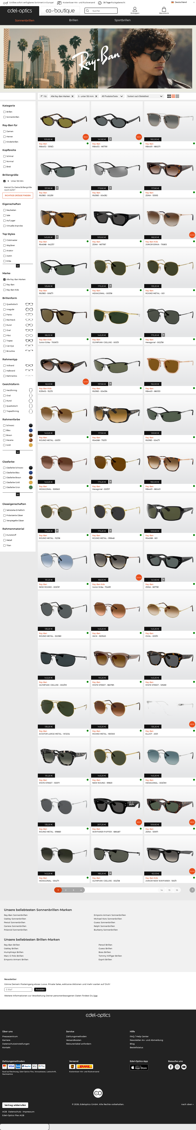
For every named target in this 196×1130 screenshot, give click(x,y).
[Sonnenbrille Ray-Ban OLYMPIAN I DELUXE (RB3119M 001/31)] (117, 315)
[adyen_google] (41, 1066)
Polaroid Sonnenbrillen (15, 930)
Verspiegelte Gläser (15, 520)
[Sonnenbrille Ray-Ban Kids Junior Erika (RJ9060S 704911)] (117, 560)
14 (162, 890)
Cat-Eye (10, 346)
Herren (9, 136)
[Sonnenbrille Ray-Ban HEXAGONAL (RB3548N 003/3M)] (170, 756)
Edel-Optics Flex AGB (13, 1115)
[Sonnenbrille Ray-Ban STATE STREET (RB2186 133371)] (64, 756)
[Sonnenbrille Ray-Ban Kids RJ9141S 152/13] (64, 364)
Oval (8, 330)
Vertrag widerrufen (15, 1105)
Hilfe (132, 1031)
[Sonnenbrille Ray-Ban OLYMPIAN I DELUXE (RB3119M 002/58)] (117, 854)
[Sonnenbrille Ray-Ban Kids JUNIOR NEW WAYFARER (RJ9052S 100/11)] (170, 854)
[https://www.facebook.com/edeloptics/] (170, 1067)
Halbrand (10, 371)
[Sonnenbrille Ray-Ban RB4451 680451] (170, 462)
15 (169, 890)
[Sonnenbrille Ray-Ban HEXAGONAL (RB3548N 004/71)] (64, 854)
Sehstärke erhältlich (15, 510)
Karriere (6, 1040)
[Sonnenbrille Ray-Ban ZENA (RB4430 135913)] (170, 168)
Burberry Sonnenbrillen (106, 930)
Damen (9, 131)
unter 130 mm (16, 181)
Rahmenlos (11, 376)
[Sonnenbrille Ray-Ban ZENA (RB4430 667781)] (170, 560)
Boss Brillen (105, 952)
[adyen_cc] (4, 1066)
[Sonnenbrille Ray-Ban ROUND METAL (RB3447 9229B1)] (64, 609)
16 (177, 890)
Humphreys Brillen (13, 952)
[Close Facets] (18, 96)
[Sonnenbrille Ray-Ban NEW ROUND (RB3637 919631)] (117, 756)
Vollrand (10, 365)
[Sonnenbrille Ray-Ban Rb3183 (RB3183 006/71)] (64, 266)
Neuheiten (11, 210)
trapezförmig (12, 411)
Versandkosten (73, 1040)
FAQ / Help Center (139, 1036)
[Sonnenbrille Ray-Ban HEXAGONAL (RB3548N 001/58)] (117, 266)
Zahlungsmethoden (76, 1036)
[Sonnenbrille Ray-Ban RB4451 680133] (170, 364)
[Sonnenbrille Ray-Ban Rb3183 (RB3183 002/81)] (64, 168)
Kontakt (6, 1047)
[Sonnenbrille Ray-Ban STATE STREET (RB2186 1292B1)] (170, 658)
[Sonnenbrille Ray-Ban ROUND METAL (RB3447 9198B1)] (64, 805)
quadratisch (12, 406)
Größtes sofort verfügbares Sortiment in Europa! (31, 2)
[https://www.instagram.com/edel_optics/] (177, 1067)
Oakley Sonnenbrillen (15, 918)
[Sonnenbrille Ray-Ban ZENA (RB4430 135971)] (170, 805)
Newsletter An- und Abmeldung (146, 1040)
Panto (9, 314)
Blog (132, 1044)
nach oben (187, 1104)
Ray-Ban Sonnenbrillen (16, 915)
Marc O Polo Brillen (14, 956)
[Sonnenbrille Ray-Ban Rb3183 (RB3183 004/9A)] (117, 364)
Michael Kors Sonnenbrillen (108, 918)
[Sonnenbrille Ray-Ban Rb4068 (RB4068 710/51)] (117, 413)
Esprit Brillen (105, 959)
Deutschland (181, 2)
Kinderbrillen (12, 142)
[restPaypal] (26, 1066)
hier (96, 995)
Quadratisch (12, 304)
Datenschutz (14, 1111)
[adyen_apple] (35, 1066)
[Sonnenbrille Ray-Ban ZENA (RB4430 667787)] (117, 217)
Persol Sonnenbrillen (14, 922)
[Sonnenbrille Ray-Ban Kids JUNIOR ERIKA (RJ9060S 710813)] (170, 217)
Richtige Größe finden (18, 195)
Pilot (8, 335)
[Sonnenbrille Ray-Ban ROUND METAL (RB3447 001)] (170, 266)
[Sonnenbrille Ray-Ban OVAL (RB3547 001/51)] (170, 609)
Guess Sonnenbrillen (104, 922)
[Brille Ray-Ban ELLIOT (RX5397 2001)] (170, 707)
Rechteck (10, 320)
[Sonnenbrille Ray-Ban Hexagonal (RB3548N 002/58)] (170, 315)
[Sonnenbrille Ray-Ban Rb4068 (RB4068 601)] (170, 511)
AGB (4, 1111)
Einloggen (135, 13)
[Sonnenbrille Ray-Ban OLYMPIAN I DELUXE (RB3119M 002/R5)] (64, 658)
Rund (8, 325)
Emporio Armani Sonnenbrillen (110, 915)
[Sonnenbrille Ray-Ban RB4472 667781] (117, 119)
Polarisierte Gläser (14, 515)
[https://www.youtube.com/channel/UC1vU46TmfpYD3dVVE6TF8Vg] (184, 1067)
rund (8, 401)
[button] (19, 11)
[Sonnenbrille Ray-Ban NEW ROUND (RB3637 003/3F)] (64, 560)
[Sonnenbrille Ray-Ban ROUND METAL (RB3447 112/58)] (64, 511)
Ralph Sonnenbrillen (104, 926)
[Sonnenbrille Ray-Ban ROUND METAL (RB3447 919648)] (117, 511)
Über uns (7, 1031)
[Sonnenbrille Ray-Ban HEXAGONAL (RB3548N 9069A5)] (64, 462)
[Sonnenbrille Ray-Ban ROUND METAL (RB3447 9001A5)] (117, 707)
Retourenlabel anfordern (78, 1044)
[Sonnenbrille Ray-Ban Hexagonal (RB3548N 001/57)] (117, 462)
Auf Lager (10, 220)
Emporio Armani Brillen (16, 959)
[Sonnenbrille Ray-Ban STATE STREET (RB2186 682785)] (117, 658)
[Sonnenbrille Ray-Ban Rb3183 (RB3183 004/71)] (170, 413)
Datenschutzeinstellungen (16, 1044)
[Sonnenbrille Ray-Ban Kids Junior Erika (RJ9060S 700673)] (64, 315)
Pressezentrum (10, 1036)
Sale (8, 215)
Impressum (28, 1111)
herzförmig (11, 390)
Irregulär (10, 309)
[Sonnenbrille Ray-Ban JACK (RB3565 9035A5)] (117, 609)
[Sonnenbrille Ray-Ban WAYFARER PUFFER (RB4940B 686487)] (117, 805)
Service (70, 1031)
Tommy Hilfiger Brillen (110, 956)
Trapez (9, 341)
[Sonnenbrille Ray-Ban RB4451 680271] (170, 119)
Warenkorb (164, 13)
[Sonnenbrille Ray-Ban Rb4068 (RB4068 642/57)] (64, 217)
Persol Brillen (105, 945)
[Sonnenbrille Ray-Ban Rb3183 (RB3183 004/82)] (117, 168)
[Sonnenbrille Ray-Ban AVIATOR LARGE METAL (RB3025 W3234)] (64, 707)
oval (8, 395)
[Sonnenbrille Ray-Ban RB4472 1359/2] (64, 119)
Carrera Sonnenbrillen (15, 926)
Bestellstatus (136, 1047)
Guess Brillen (105, 948)
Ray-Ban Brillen (12, 945)
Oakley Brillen (11, 948)
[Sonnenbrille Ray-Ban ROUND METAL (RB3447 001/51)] (64, 413)
